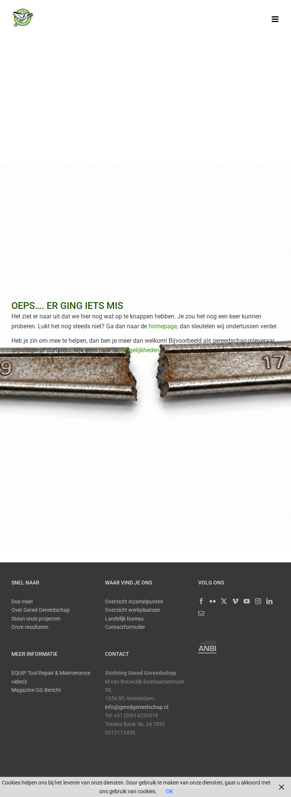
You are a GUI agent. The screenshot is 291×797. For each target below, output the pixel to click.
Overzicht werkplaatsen (132, 610)
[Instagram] (258, 601)
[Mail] (201, 613)
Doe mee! (22, 602)
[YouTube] (247, 601)
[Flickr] (213, 601)
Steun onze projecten (36, 619)
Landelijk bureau (124, 619)
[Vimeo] (235, 601)
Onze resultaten (29, 627)
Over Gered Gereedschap (40, 610)
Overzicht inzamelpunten (134, 602)
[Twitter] (224, 601)
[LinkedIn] (269, 601)
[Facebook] (201, 601)
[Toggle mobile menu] (276, 19)
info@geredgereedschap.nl (136, 707)
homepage (163, 326)
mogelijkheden (140, 350)
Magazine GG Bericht (36, 690)
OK (169, 791)
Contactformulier (125, 627)
